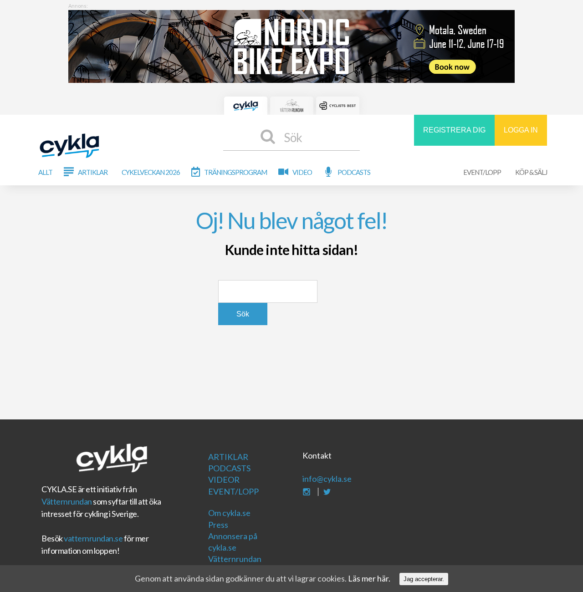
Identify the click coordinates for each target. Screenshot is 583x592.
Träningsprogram (235, 172)
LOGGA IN (521, 130)
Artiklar (92, 172)
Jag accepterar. (424, 579)
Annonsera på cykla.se (232, 541)
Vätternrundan (66, 501)
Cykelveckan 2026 (151, 172)
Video (302, 172)
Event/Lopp (482, 172)
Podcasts (354, 172)
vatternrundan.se (93, 538)
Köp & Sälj (531, 172)
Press (218, 525)
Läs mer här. (369, 578)
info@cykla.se (327, 479)
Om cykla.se (229, 513)
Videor (224, 480)
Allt (45, 172)
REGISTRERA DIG (454, 130)
